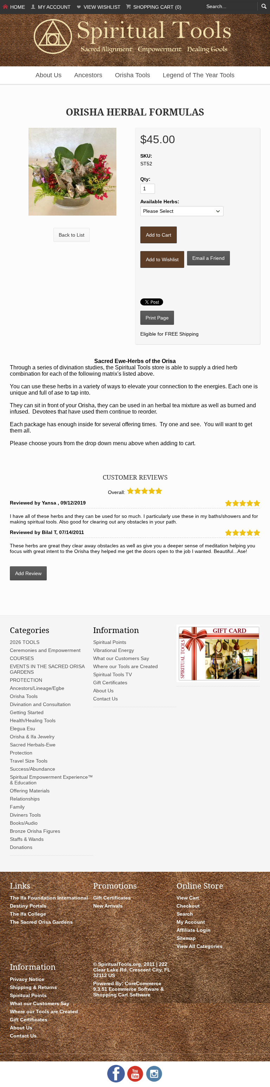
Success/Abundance (32, 769)
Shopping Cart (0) (156, 7)
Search (184, 914)
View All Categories (199, 946)
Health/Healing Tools (33, 720)
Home (17, 7)
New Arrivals (108, 906)
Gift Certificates (110, 682)
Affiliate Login (193, 930)
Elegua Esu (22, 728)
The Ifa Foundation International (49, 898)
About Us (49, 75)
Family (17, 807)
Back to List (71, 235)
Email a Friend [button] (208, 258)
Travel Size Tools (28, 761)
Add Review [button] (28, 573)
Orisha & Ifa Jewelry (32, 736)
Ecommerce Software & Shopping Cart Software (128, 991)
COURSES (22, 658)
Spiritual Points (109, 642)
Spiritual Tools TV (112, 674)
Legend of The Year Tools (198, 75)
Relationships (25, 799)
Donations (21, 847)
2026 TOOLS (24, 642)
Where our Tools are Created (125, 666)
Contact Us (105, 698)
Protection (21, 753)
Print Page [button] (157, 318)
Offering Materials (30, 790)
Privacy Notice (27, 979)
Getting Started (27, 712)
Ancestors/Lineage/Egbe (37, 688)
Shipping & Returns (33, 987)
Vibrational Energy (113, 650)
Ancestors (88, 75)
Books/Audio (24, 823)
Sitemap (186, 938)
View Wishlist (101, 7)
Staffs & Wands (27, 839)
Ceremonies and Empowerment (45, 650)
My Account (54, 7)
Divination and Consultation (40, 704)
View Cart (187, 898)
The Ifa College (28, 914)
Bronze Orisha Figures (35, 831)
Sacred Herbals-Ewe (33, 744)
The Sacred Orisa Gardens (41, 922)
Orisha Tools (132, 75)
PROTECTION (26, 680)
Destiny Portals (28, 906)
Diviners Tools (25, 815)
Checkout (188, 906)
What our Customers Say (121, 658)
